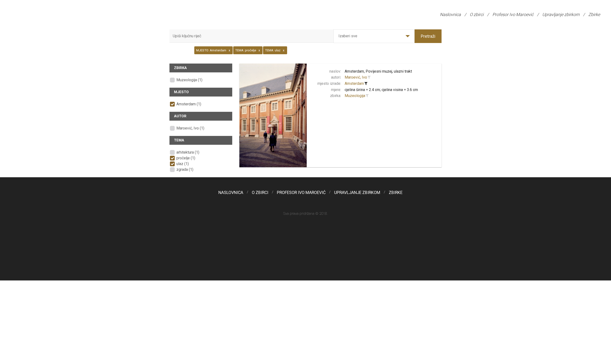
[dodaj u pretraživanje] (369, 77)
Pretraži (428, 36)
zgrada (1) (184, 169)
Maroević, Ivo (356, 77)
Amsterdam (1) (188, 104)
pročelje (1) (185, 158)
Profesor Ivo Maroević (512, 14)
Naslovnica (450, 14)
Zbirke (594, 14)
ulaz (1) (182, 163)
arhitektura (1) (187, 152)
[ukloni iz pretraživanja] (366, 84)
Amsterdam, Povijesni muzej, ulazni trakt (378, 71)
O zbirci (477, 14)
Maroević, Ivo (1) (190, 128)
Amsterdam (354, 83)
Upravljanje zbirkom (560, 14)
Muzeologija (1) (189, 80)
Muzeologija (355, 95)
